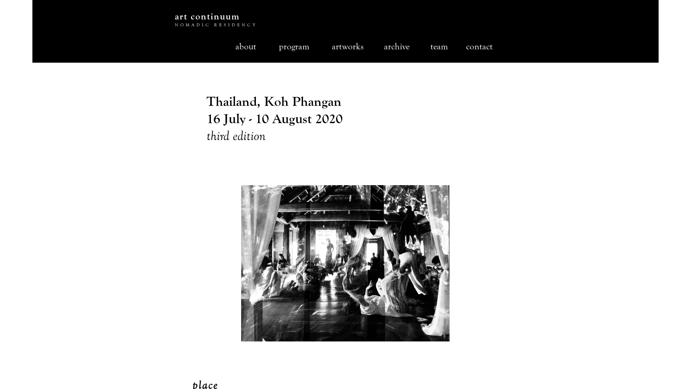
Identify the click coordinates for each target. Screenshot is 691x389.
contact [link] (479, 46)
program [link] (294, 46)
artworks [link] (347, 46)
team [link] (439, 46)
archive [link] (397, 46)
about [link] (245, 46)
